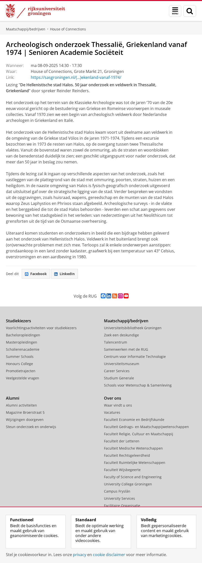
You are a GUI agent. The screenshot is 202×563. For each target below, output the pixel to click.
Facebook (38, 273)
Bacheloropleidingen (23, 335)
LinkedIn (67, 273)
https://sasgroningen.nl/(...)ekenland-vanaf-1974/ (76, 77)
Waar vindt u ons (118, 405)
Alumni (12, 398)
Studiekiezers (18, 320)
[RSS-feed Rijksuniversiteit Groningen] (114, 296)
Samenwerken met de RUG (126, 349)
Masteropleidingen (21, 342)
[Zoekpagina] (189, 11)
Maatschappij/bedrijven (25, 29)
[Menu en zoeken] (175, 11)
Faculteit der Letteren (121, 441)
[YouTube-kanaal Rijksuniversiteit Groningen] (126, 296)
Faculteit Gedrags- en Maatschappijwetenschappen (146, 426)
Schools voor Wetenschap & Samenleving (138, 385)
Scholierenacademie (22, 349)
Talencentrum (115, 342)
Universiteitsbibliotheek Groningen (133, 327)
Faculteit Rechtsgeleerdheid (127, 455)
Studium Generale (119, 378)
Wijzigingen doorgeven (25, 419)
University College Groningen (128, 484)
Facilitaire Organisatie (122, 505)
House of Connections (68, 29)
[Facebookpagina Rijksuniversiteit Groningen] (103, 296)
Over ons (112, 398)
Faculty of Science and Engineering (133, 477)
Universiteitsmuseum (121, 363)
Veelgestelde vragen (22, 378)
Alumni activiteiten (21, 405)
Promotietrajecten (20, 370)
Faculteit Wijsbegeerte (122, 469)
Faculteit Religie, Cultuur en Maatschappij (138, 434)
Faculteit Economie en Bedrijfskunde (134, 419)
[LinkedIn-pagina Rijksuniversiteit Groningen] (108, 296)
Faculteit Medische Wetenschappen (133, 448)
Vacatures (112, 412)
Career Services (117, 370)
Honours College (19, 363)
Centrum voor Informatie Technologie (135, 356)
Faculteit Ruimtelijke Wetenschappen (134, 462)
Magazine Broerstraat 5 (25, 412)
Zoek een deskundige (121, 335)
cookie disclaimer (109, 554)
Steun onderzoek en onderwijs (31, 426)
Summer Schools (20, 356)
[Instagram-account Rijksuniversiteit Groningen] (120, 296)
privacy (79, 554)
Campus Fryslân (117, 491)
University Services (119, 498)
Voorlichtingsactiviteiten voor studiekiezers (41, 327)
